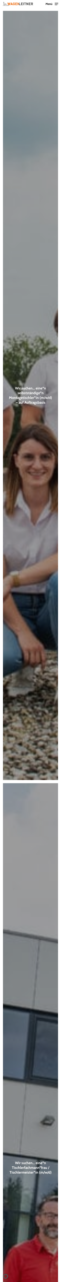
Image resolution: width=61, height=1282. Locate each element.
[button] (52, 3)
